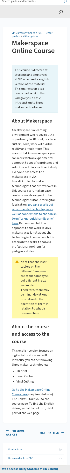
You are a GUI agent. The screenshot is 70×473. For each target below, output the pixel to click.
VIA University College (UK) (27, 33)
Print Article (15, 449)
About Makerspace (32, 120)
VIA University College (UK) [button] (20, 9)
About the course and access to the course (30, 334)
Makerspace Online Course (33, 47)
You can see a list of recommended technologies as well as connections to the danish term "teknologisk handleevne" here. (34, 214)
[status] (35, 89)
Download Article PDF (20, 458)
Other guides (30, 36)
